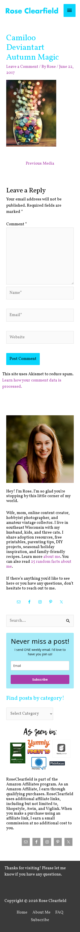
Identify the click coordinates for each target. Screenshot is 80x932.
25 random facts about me (38, 564)
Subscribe (40, 679)
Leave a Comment (22, 67)
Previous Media (40, 163)
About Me (41, 912)
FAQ (59, 912)
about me (51, 557)
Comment (16, 224)
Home (22, 912)
